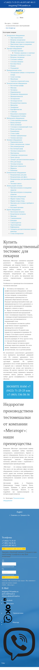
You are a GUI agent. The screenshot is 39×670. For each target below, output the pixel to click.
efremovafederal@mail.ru (11, 596)
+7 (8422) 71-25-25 (11, 2)
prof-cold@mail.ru (8, 593)
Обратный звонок (14, 549)
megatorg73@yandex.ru (19, 5)
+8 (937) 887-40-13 (27, 2)
